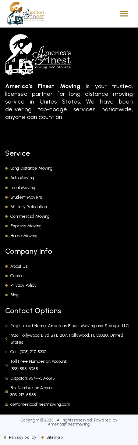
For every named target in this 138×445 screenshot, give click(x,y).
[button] (124, 13)
